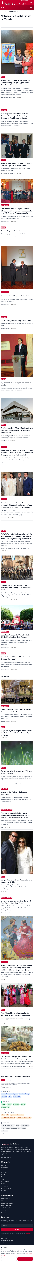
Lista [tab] (3, 1080)
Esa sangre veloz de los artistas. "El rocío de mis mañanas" (16, 772)
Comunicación (5, 1181)
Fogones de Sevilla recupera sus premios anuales (16, 383)
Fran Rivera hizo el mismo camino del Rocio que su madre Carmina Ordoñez (15, 1014)
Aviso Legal (4, 1210)
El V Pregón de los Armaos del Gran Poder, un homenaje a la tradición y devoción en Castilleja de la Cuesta (14, 115)
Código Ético (4, 1201)
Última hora (4, 1167)
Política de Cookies (6, 1205)
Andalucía (4, 1172)
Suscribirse (17, 1229)
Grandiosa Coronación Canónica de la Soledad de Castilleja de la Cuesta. (15, 635)
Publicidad (4, 1238)
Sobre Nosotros (5, 1198)
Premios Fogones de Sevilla (11, 230)
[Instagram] (8, 1157)
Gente (3, 1174)
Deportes (3, 1177)
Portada (3, 1165)
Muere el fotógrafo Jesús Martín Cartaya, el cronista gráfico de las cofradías (16, 164)
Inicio (2, 11)
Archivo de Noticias (6, 1188)
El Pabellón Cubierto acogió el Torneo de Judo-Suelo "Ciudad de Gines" (16, 901)
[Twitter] (5, 1157)
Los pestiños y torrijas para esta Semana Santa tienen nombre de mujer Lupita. (16, 1057)
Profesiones (4, 1186)
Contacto (3, 1212)
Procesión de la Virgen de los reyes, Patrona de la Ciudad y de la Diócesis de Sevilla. (16, 587)
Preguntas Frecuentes (7, 1240)
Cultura (3, 1183)
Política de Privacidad (7, 1203)
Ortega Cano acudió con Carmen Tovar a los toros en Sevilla (16, 880)
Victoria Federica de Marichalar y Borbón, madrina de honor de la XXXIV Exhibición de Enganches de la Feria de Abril (17, 452)
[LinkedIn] (11, 1157)
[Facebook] (2, 1157)
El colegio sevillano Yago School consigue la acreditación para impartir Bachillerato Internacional (17, 430)
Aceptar (25, 1259)
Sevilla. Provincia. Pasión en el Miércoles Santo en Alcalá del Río (16, 710)
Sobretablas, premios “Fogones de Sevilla (16, 320)
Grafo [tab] (7, 1080)
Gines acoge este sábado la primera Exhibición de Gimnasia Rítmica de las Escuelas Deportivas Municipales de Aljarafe (15, 816)
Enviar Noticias (5, 1243)
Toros (2, 1179)
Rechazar (9, 1259)
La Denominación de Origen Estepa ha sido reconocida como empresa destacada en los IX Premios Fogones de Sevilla (16, 210)
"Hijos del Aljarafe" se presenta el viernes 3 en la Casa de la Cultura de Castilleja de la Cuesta (16, 732)
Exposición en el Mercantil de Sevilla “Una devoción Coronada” (17, 657)
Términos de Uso (6, 1207)
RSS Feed (3, 1190)
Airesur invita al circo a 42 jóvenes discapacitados (14, 793)
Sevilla (3, 1170)
